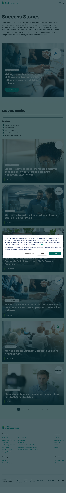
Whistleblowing (9, 127)
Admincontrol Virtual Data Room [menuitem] (28, 449)
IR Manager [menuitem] (5, 438)
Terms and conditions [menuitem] (19, 480)
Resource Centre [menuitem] (59, 440)
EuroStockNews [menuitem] (7, 449)
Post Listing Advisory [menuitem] (8, 445)
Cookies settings (29, 253)
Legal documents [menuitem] (32, 480)
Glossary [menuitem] (56, 447)
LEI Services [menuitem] (22, 438)
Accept (55, 253)
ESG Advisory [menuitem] (6, 447)
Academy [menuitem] (56, 438)
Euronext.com (50, 480)
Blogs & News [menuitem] (58, 442)
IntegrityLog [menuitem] (22, 442)
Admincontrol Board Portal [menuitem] (26, 445)
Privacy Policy (40, 244)
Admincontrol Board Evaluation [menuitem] (27, 447)
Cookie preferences (40, 479)
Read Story (12, 89)
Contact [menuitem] (57, 463)
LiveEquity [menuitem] (5, 442)
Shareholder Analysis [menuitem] (8, 440)
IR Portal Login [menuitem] (59, 460)
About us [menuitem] (5, 460)
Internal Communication (12, 125)
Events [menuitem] (56, 445)
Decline (42, 253)
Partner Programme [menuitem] (8, 463)
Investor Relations (10, 130)
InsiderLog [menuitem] (21, 440)
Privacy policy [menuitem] (26, 480)
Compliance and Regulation (13, 135)
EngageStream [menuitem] (6, 452)
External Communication (12, 133)
